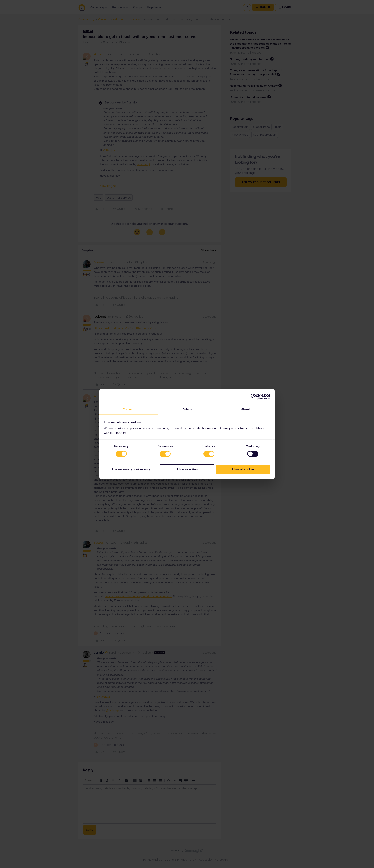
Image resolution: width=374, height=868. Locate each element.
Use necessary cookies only (131, 469)
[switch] (165, 454)
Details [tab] (187, 409)
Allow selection (187, 469)
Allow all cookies (243, 469)
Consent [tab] (128, 409)
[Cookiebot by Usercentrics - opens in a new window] (253, 396)
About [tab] (245, 409)
